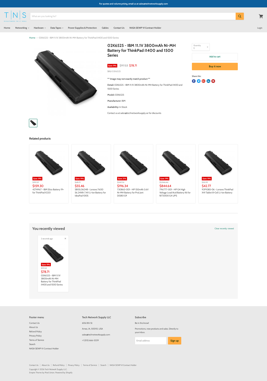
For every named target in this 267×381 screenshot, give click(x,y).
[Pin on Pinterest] (213, 81)
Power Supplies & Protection (82, 27)
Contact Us (119, 27)
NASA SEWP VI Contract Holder (145, 27)
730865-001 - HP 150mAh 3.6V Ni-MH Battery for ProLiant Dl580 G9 (132, 192)
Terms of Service (36, 340)
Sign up (174, 340)
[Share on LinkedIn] (208, 81)
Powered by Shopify (63, 372)
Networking (21, 27)
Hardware (39, 27)
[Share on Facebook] (194, 81)
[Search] (240, 16)
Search (32, 344)
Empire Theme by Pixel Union (41, 372)
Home (7, 27)
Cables (105, 27)
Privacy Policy (35, 335)
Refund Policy (35, 331)
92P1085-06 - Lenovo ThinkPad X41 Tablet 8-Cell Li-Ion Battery (217, 191)
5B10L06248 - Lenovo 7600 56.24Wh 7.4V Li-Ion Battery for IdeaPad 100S (90, 192)
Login (259, 27)
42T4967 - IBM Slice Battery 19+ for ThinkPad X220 (48, 191)
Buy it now (215, 66)
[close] (65, 238)
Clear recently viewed (224, 228)
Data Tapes (56, 27)
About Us (33, 327)
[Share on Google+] (203, 81)
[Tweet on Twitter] (199, 81)
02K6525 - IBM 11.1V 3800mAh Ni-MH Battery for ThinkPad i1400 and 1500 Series (52, 280)
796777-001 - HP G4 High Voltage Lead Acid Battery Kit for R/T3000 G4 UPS (175, 192)
